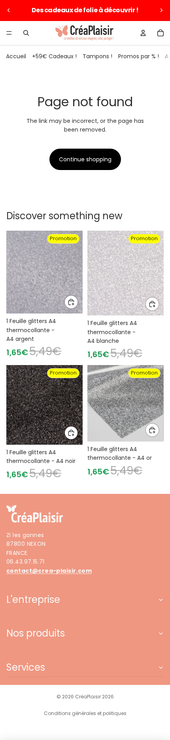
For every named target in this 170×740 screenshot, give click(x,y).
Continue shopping (85, 159)
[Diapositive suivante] (161, 10)
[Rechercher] (26, 33)
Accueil (16, 56)
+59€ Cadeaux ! (54, 56)
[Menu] (9, 33)
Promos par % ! (138, 56)
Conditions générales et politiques (85, 713)
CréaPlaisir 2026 (94, 696)
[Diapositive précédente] (8, 10)
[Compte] (143, 33)
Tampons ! (97, 56)
